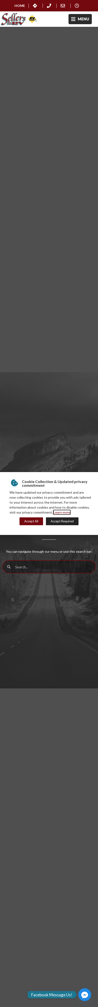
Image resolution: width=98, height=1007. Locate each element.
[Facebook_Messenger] (84, 994)
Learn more (62, 512)
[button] (80, 19)
